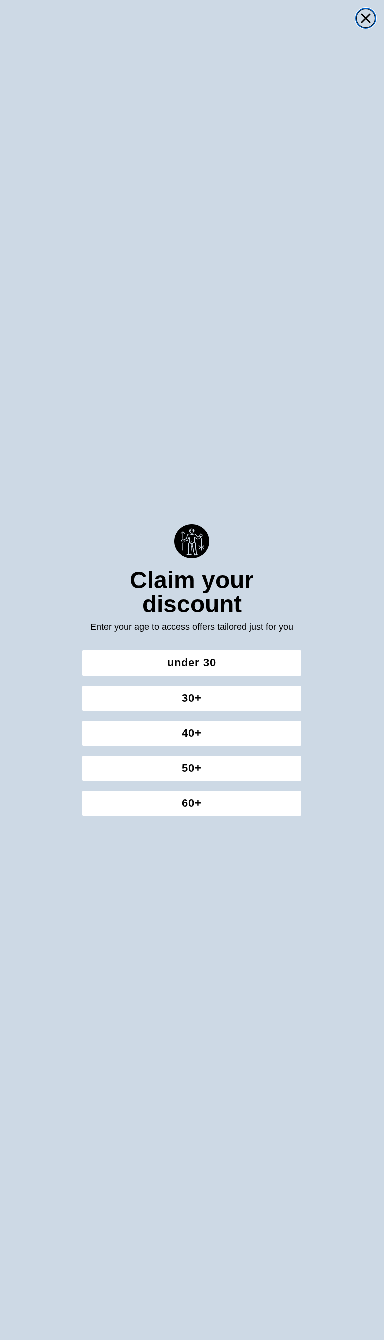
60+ (192, 803)
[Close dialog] (366, 18)
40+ (192, 733)
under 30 (192, 662)
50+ (192, 768)
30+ (192, 698)
